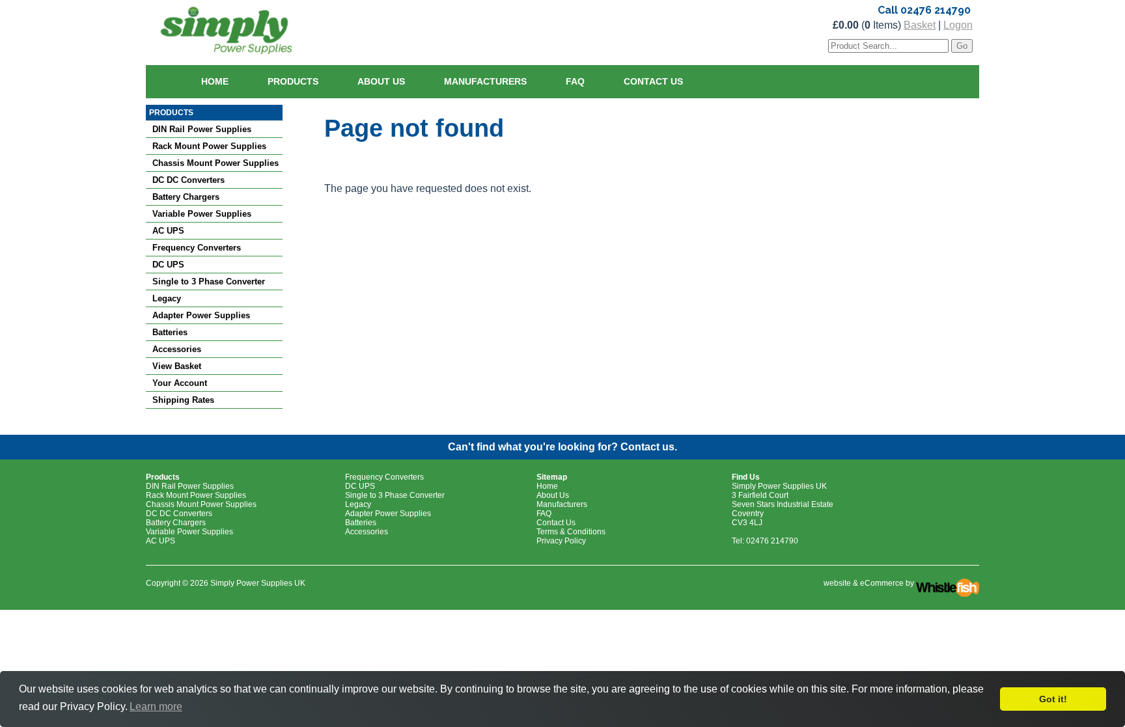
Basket (920, 25)
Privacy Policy (561, 540)
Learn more (156, 706)
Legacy (166, 298)
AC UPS (168, 231)
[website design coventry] (947, 583)
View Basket (176, 366)
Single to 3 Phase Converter (208, 281)
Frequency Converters (196, 248)
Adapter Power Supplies (201, 315)
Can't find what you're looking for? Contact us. (562, 446)
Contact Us (653, 81)
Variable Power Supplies (201, 214)
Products (293, 81)
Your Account (179, 383)
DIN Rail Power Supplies (201, 129)
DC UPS (168, 264)
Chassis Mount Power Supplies (215, 163)
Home (215, 81)
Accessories (176, 349)
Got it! (1053, 699)
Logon (958, 25)
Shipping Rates (183, 400)
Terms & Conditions (570, 531)
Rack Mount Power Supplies (209, 146)
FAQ (575, 81)
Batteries (170, 332)
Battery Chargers (185, 197)
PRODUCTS (171, 112)
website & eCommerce (864, 583)
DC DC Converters (188, 180)
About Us (381, 81)
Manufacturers (485, 81)
